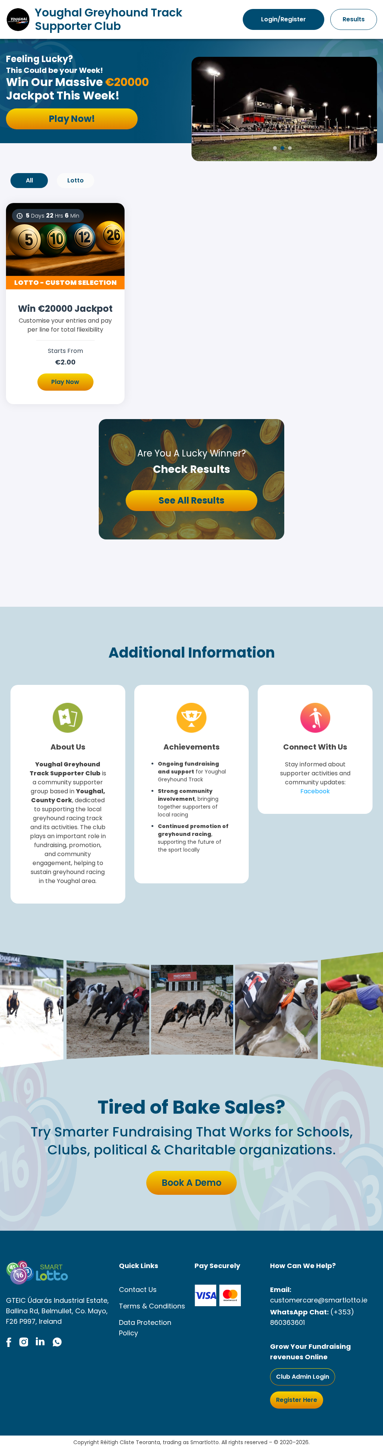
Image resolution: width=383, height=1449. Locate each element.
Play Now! (72, 119)
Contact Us (138, 1289)
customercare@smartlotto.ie (318, 1300)
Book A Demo (191, 1182)
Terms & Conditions (152, 1306)
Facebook (315, 791)
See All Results (191, 500)
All (29, 180)
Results (354, 19)
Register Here (296, 1400)
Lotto (75, 180)
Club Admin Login (302, 1376)
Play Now (65, 382)
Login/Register (283, 19)
